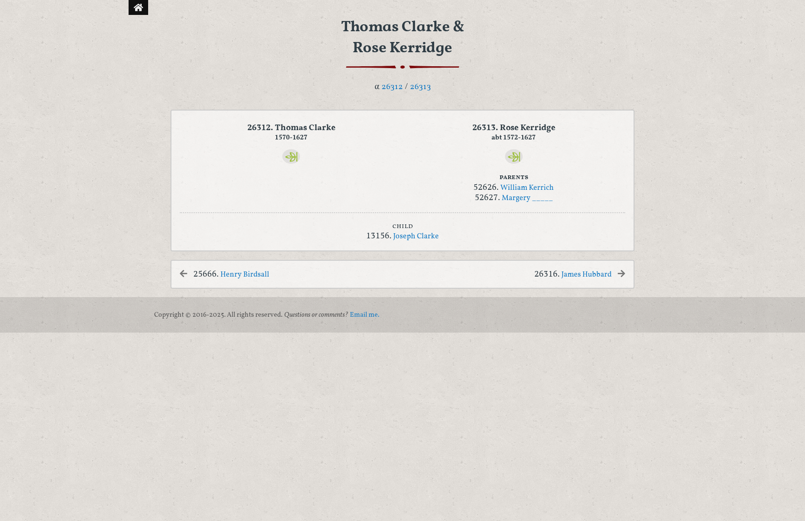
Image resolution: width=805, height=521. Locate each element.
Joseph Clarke (416, 236)
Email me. (364, 315)
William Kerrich (527, 188)
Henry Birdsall (244, 275)
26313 (420, 87)
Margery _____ (527, 198)
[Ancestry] (291, 156)
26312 (392, 87)
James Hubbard (586, 275)
